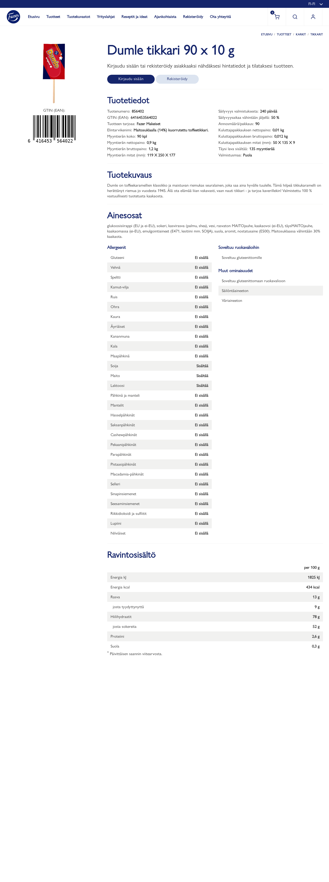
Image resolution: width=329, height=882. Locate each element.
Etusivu (34, 16)
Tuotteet (53, 16)
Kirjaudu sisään (130, 78)
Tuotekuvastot (78, 16)
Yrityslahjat (106, 16)
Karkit (301, 34)
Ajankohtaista (165, 16)
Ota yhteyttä (220, 16)
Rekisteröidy (193, 16)
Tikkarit (316, 34)
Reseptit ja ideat (134, 16)
